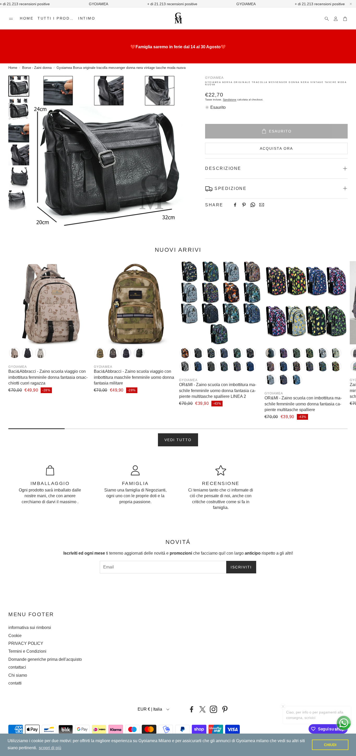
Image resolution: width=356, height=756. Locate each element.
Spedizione (229, 99)
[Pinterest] (244, 204)
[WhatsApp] (252, 204)
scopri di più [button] (50, 748)
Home (12, 68)
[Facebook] (235, 204)
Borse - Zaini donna (37, 68)
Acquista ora (276, 148)
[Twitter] (202, 709)
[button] (11, 19)
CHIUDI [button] (330, 745)
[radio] (14, 353)
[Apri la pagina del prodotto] (50, 303)
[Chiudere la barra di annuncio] (351, 4)
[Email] (261, 204)
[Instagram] (213, 709)
